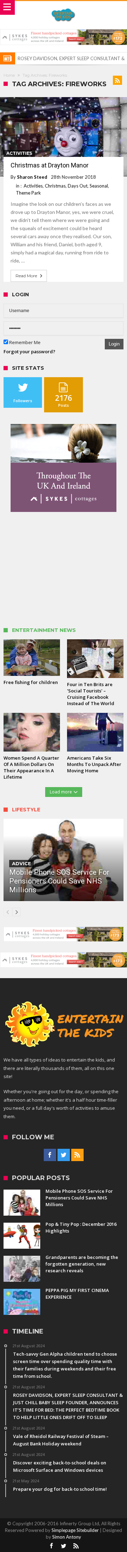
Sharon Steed (32, 177)
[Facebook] (50, 1155)
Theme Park (28, 193)
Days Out (77, 186)
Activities (19, 153)
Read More (26, 275)
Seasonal (99, 186)
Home (9, 75)
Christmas (55, 186)
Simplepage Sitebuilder (75, 1530)
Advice (21, 863)
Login (114, 344)
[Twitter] (64, 1155)
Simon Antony (66, 1537)
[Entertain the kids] (63, 8)
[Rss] (77, 1155)
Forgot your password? (29, 351)
